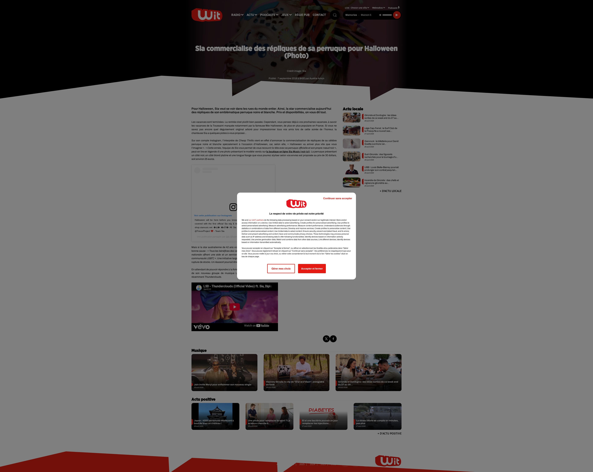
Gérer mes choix (281, 268)
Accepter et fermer (312, 268)
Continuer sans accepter (337, 198)
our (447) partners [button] (256, 220)
